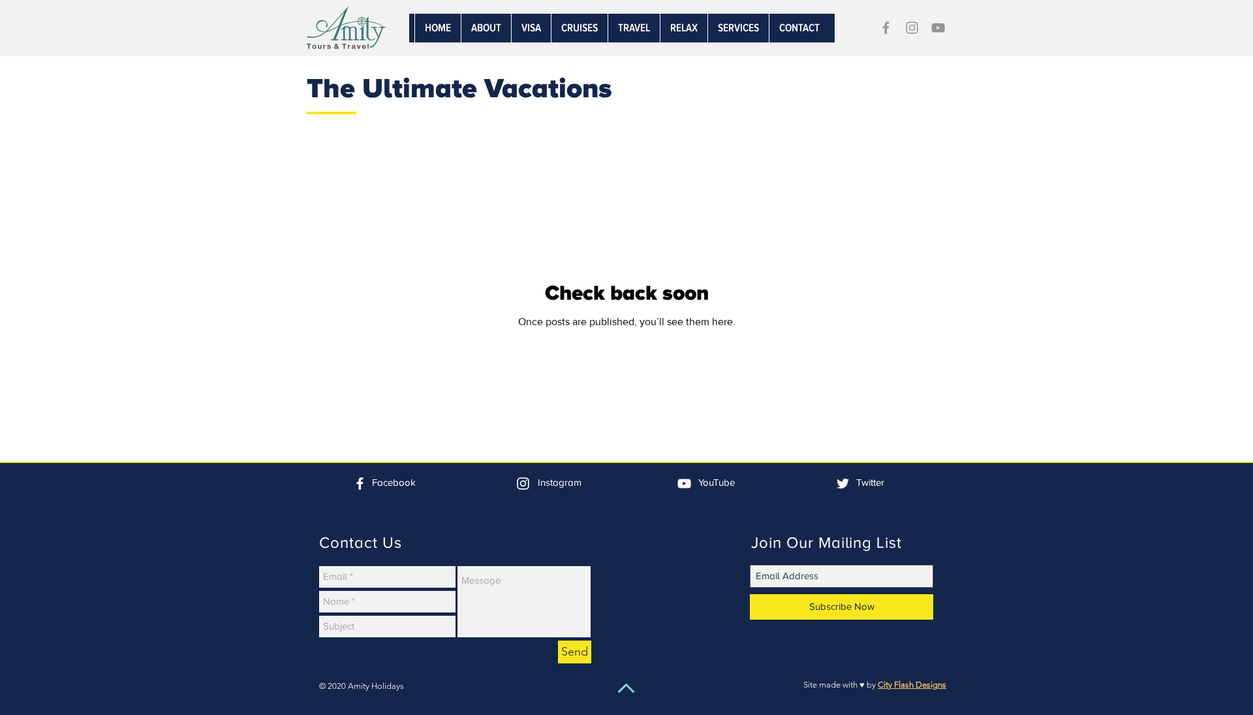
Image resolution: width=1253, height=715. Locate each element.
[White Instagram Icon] (523, 483)
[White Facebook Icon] (360, 483)
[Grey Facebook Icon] (886, 28)
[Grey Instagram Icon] (912, 28)
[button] (738, 28)
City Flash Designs (912, 685)
